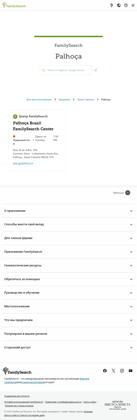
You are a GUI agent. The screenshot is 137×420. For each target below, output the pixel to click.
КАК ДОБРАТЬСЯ (23, 163)
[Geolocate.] (95, 70)
